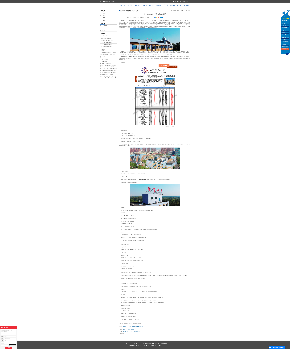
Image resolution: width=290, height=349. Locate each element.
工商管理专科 (285, 27)
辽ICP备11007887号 (134, 345)
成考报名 (103, 30)
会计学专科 (284, 34)
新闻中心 (151, 5)
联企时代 (158, 345)
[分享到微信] (163, 17)
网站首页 (122, 5)
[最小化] (15, 327)
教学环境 (137, 5)
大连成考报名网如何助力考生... (107, 46)
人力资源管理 (285, 41)
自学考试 (165, 5)
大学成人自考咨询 (132, 326)
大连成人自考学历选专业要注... (107, 44)
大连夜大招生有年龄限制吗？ (106, 42)
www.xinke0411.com (106, 63)
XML (180, 1)
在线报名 (179, 5)
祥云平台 (148, 345)
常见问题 (103, 20)
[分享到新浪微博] (158, 17)
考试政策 (103, 17)
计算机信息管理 (285, 37)
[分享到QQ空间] (156, 17)
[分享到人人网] (162, 17)
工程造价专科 (285, 25)
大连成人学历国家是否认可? (106, 38)
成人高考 (158, 5)
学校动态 (103, 13)
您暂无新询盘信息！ (186, 1)
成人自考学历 (104, 25)
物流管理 (284, 44)
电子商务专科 (285, 20)
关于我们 (130, 5)
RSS (178, 1)
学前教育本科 (285, 46)
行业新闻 (103, 15)
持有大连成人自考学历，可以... (107, 36)
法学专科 (284, 23)
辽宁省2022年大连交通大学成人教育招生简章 (132, 331)
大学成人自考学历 (139, 326)
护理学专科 (284, 32)
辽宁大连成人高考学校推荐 (128, 329)
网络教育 (172, 5)
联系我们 (186, 5)
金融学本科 (284, 39)
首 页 (178, 10)
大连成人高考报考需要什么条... (107, 40)
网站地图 (175, 1)
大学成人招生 (125, 326)
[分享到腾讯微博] (160, 17)
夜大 (102, 28)
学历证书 (144, 5)
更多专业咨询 (285, 49)
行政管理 (284, 30)
